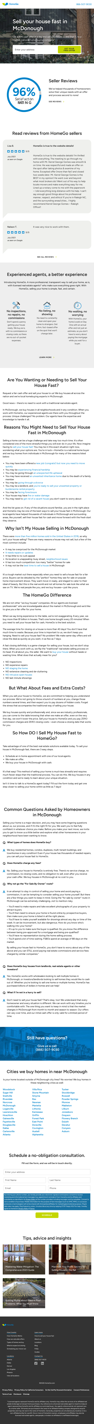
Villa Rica (37, 1089)
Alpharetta (37, 1134)
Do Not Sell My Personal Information (58, 1390)
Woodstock (9, 1089)
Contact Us (39, 1356)
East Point (37, 1121)
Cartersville (9, 1131)
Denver (9, 1366)
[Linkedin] (42, 1363)
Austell (35, 1131)
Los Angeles (11, 1369)
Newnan (36, 1102)
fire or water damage (38, 495)
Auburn (65, 1131)
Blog (36, 1346)
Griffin (35, 1115)
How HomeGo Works (14, 1336)
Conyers (66, 1128)
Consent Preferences (81, 1390)
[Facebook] (36, 1363)
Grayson (66, 1115)
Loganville (8, 1108)
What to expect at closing (16, 1346)
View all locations (13, 1376)
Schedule (47, 1215)
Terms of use (7, 1394)
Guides (37, 1352)
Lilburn (65, 1108)
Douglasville (9, 1124)
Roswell (66, 1095)
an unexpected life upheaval (47, 473)
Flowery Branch (70, 1118)
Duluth (65, 1121)
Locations (38, 1342)
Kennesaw (37, 1112)
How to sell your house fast (44, 1336)
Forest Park (38, 1118)
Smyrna (36, 1095)
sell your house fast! (23, 447)
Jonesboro (67, 1112)
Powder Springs (70, 1099)
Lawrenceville (10, 1112)
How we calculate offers (15, 1339)
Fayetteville (9, 1121)
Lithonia (36, 1108)
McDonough (9, 1105)
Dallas (6, 1128)
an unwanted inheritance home (46, 476)
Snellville (7, 1095)
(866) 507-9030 (47, 1050)
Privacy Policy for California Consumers (28, 1390)
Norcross (7, 1102)
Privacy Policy (31, 1199)
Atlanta (6, 1134)
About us (38, 1339)
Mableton (67, 1105)
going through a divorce (30, 482)
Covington (37, 1128)
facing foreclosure (27, 492)
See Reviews (55, 101)
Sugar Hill (8, 1092)
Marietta (36, 1105)
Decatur (66, 1124)
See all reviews (45, 257)
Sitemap (26, 1394)
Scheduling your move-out (16, 1349)
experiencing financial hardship (34, 469)
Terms (32, 1209)
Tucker (65, 1089)
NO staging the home (17, 668)
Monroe (66, 1102)
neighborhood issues (57, 559)
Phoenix (10, 1372)
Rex (34, 1099)
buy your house (60, 652)
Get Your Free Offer (69, 50)
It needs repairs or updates (19, 552)
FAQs (37, 1349)
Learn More (45, 357)
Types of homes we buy (15, 1342)
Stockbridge (68, 1092)
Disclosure (17, 1394)
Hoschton (8, 1115)
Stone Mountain (40, 1092)
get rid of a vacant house (36, 498)
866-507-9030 (84, 4)
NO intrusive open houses (19, 674)
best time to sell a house (36, 565)
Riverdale (7, 1099)
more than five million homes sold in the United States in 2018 (47, 536)
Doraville (36, 1124)
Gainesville (8, 1118)
